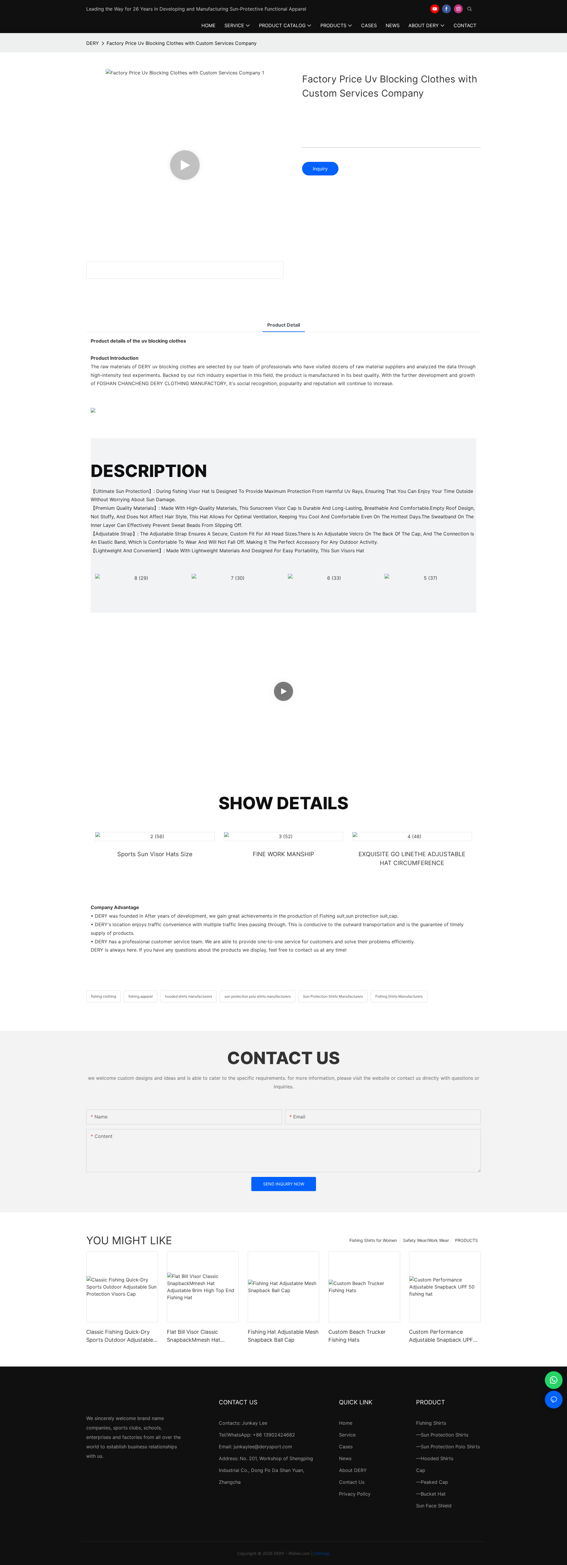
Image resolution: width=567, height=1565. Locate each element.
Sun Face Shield (434, 1506)
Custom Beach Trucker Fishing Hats (357, 1336)
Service (347, 1435)
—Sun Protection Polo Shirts (448, 1447)
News (345, 1458)
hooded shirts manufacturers (188, 996)
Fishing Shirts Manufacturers (399, 996)
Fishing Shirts (431, 1423)
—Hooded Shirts (434, 1458)
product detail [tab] (283, 325)
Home (345, 1423)
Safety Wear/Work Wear (426, 1240)
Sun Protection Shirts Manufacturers (333, 996)
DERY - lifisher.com (292, 1553)
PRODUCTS (466, 1240)
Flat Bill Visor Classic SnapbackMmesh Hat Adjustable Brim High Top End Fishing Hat (198, 1336)
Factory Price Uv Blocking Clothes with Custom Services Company (182, 43)
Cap (420, 1470)
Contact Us (351, 1482)
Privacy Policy (355, 1494)
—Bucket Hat (431, 1494)
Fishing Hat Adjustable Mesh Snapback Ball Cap (283, 1336)
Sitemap (322, 1553)
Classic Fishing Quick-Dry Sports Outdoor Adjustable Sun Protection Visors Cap (119, 1336)
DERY (92, 43)
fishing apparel (140, 996)
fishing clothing (103, 996)
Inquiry (320, 169)
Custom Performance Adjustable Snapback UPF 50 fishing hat (441, 1336)
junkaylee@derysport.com (263, 1447)
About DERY (353, 1470)
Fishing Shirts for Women (373, 1240)
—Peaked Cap (432, 1482)
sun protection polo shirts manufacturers (257, 996)
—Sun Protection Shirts (442, 1435)
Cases (346, 1447)
